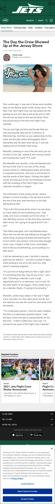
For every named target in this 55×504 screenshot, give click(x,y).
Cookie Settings (27, 484)
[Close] (52, 448)
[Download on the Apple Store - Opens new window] (18, 435)
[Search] (46, 20)
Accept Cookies (27, 499)
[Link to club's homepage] (5, 19)
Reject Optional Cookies (27, 491)
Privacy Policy (17, 478)
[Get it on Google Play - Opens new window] (36, 436)
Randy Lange (17, 55)
